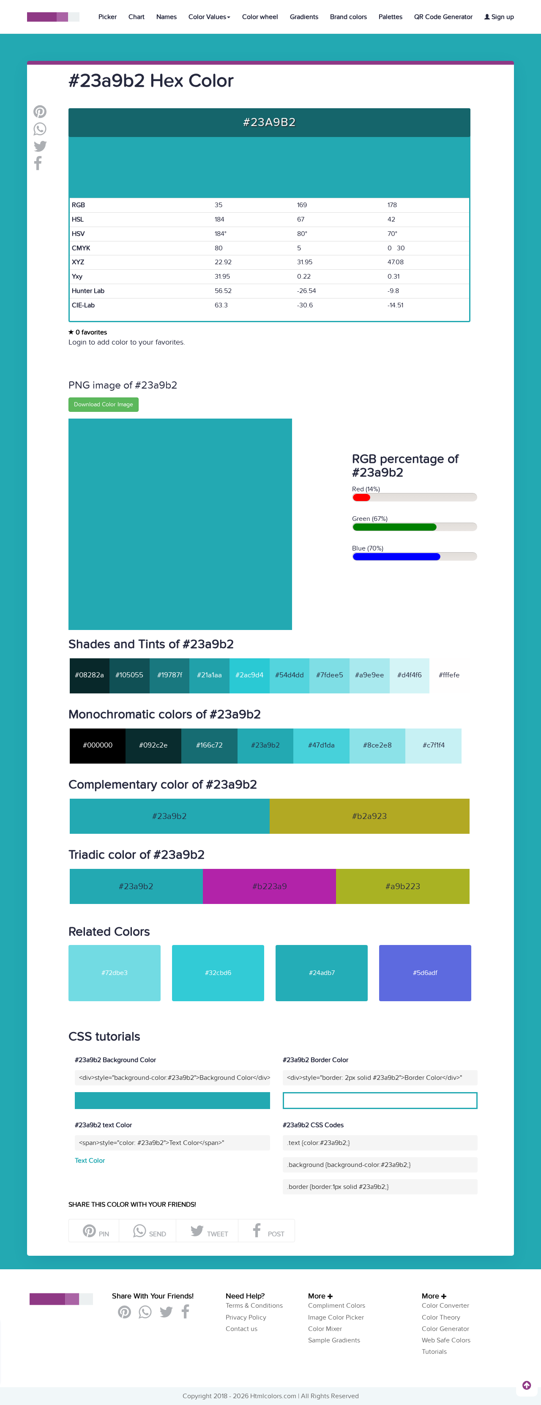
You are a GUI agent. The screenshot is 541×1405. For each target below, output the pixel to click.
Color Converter (445, 1305)
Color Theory (441, 1317)
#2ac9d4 (249, 675)
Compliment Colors (336, 1305)
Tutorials (434, 1351)
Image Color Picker (336, 1317)
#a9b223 (402, 887)
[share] (39, 132)
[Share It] (37, 167)
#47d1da (321, 745)
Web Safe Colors (446, 1340)
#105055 (129, 675)
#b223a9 (269, 887)
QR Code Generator (443, 17)
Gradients (304, 17)
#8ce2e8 (377, 745)
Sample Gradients (334, 1340)
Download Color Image (103, 404)
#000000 (97, 745)
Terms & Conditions (254, 1305)
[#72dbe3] (119, 948)
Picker (107, 17)
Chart (136, 17)
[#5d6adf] (430, 948)
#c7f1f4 (434, 745)
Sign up (502, 17)
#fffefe (449, 675)
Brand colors (348, 17)
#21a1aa (209, 675)
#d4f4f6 (409, 675)
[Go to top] (527, 1385)
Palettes (390, 17)
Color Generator (445, 1329)
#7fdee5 (329, 675)
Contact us (241, 1329)
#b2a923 (369, 816)
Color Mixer (325, 1329)
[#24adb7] (326, 948)
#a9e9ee (369, 675)
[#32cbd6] (223, 948)
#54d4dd (289, 675)
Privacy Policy (246, 1317)
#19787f (169, 675)
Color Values (207, 17)
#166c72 (209, 745)
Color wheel (260, 17)
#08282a (89, 675)
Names (166, 17)
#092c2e (153, 745)
